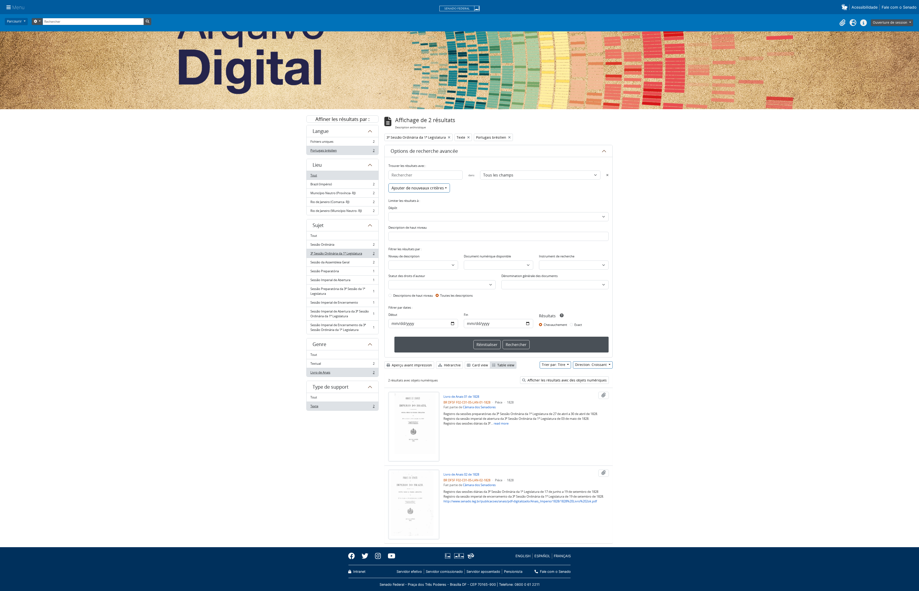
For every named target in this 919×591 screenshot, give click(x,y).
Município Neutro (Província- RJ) (342, 194)
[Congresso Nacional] (458, 556)
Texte (342, 407)
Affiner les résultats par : (342, 119)
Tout (313, 175)
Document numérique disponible (487, 256)
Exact (578, 325)
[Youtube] (389, 556)
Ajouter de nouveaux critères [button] (418, 188)
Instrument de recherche (556, 256)
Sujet (318, 225)
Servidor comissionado (444, 571)
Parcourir (15, 21)
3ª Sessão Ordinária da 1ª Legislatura (342, 254)
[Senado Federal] (459, 9)
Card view (479, 365)
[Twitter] (365, 556)
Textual (342, 364)
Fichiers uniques (342, 142)
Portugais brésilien (342, 151)
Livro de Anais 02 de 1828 (461, 474)
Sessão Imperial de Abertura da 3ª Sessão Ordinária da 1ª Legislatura (342, 313)
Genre (319, 344)
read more (501, 423)
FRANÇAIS (562, 556)
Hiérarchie (452, 365)
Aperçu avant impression (411, 365)
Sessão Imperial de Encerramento (342, 303)
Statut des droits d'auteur (406, 276)
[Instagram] (378, 556)
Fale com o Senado (899, 7)
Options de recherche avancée (424, 151)
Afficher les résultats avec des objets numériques (567, 380)
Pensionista (513, 571)
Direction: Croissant (591, 364)
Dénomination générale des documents (529, 276)
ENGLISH (523, 556)
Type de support (330, 387)
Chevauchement (555, 325)
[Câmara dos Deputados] (448, 556)
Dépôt (392, 208)
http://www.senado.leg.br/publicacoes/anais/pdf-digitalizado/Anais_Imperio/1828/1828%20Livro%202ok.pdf (520, 501)
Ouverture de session (890, 22)
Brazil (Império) (342, 185)
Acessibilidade (865, 7)
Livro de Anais (342, 373)
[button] (845, 7)
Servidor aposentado (483, 571)
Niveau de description (404, 256)
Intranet (358, 571)
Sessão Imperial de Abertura (342, 281)
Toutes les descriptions (456, 295)
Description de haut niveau (407, 227)
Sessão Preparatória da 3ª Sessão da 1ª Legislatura (342, 291)
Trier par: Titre (554, 364)
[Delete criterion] (607, 175)
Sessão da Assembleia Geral (342, 263)
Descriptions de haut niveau (413, 295)
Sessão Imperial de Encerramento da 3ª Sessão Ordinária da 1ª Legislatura (342, 327)
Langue (321, 131)
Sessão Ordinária (342, 245)
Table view (505, 365)
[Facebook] (353, 556)
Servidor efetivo (409, 571)
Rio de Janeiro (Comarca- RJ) (342, 203)
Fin (466, 315)
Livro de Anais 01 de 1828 (461, 396)
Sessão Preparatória (342, 272)
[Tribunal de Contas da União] (470, 556)
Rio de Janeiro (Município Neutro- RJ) (342, 212)
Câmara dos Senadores (479, 407)
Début (392, 315)
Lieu (317, 165)
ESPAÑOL (542, 556)
